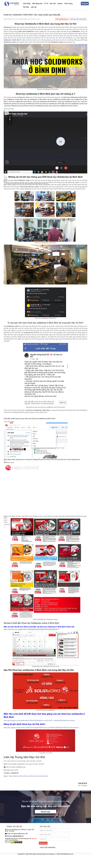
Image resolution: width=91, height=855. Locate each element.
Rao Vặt (53, 3)
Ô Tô (46, 3)
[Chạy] (4, 175)
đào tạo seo (33, 838)
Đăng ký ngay (45, 812)
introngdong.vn (9, 845)
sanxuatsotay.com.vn (11, 847)
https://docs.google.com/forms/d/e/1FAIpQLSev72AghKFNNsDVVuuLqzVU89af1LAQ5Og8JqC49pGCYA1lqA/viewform (41, 727)
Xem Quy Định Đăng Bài (78, 19)
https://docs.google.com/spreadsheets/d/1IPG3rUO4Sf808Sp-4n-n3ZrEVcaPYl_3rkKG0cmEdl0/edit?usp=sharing (39, 720)
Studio (59, 3)
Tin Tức (26, 7)
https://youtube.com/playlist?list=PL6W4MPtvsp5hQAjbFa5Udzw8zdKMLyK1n (31, 629)
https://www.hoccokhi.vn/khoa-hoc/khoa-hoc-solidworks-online (28, 776)
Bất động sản (37, 3)
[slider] (5, 520)
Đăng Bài (85, 4)
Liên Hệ (33, 7)
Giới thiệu (27, 3)
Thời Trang (68, 3)
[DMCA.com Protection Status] (16, 842)
